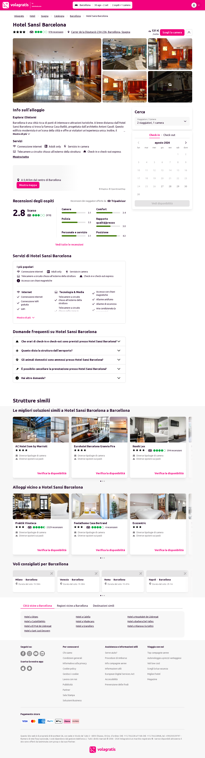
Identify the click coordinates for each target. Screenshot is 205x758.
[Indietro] (138, 142)
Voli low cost (153, 663)
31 (138, 194)
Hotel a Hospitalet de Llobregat (142, 616)
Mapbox (104, 189)
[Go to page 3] (104, 481)
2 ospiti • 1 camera (121, 5)
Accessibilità (111, 679)
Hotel (32, 16)
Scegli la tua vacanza (157, 668)
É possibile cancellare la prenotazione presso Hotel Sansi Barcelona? (64, 368)
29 (178, 186)
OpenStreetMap (118, 189)
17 (138, 178)
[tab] (37, 606)
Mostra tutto (21, 156)
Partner (66, 690)
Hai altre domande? (33, 378)
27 (162, 186)
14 (170, 170)
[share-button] (189, 32)
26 (154, 186)
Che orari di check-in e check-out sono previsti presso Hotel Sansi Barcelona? (69, 341)
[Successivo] (185, 142)
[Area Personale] (196, 5)
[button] (57, 70)
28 (170, 186)
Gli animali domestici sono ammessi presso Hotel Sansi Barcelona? (62, 359)
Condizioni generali (72, 658)
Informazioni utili (113, 668)
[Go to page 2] (102, 481)
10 (138, 170)
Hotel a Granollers (85, 626)
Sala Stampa (69, 695)
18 (146, 178)
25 (146, 186)
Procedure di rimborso (116, 658)
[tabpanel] (102, 624)
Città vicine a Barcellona (37, 605)
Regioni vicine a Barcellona (72, 605)
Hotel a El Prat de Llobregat (37, 626)
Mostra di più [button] (24, 317)
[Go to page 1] (100, 481)
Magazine (152, 679)
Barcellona (85, 5)
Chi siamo (67, 652)
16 (185, 170)
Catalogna (59, 16)
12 (154, 170)
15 (178, 170)
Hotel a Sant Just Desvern (37, 630)
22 (178, 178)
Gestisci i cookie (71, 674)
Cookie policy (69, 668)
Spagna (44, 16)
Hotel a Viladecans (85, 621)
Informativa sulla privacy (75, 663)
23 (185, 178)
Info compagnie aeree (116, 663)
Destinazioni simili (103, 605)
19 (154, 178)
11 (146, 170)
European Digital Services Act (119, 674)
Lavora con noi (70, 679)
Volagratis (19, 16)
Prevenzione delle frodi (116, 684)
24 (138, 186)
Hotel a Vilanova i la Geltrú (140, 626)
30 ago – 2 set (101, 5)
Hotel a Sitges (31, 616)
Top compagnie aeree (158, 652)
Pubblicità (68, 684)
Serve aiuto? (111, 652)
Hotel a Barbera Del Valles (140, 621)
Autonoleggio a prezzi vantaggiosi (164, 658)
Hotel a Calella (83, 616)
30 (185, 186)
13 (162, 170)
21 (170, 178)
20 (162, 178)
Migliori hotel (153, 674)
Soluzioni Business (72, 700)
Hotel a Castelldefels (34, 621)
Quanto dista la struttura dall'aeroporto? (47, 350)
